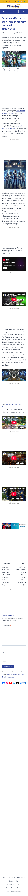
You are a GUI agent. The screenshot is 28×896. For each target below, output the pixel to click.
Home (5, 878)
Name (5, 652)
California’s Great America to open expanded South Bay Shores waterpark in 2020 (21, 574)
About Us (12, 878)
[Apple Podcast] (21, 1)
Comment (7, 626)
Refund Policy (10, 888)
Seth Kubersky (7, 33)
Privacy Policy (14, 881)
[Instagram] (9, 1)
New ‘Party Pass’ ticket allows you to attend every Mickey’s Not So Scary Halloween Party (6, 574)
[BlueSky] (18, 1)
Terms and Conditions (14, 884)
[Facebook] (3, 1)
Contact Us (21, 878)
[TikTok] (24, 1)
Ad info (19, 888)
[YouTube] (12, 1)
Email (5, 661)
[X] (6, 1)
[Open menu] (3, 11)
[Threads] (15, 1)
